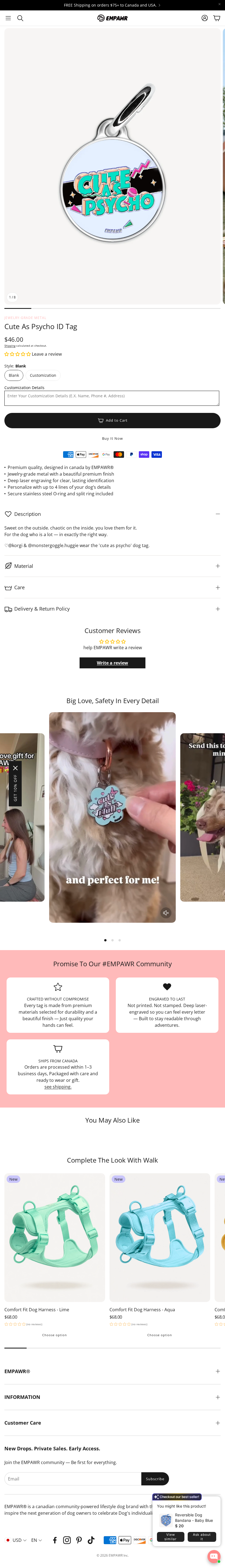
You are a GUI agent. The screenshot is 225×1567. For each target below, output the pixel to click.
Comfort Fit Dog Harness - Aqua (142, 1310)
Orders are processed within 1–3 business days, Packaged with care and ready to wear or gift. (58, 1073)
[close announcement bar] (219, 4)
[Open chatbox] (214, 1556)
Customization (43, 375)
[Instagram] (67, 1540)
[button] (8, 18)
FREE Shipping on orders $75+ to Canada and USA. (110, 5)
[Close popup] (212, 1502)
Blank (14, 375)
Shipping (9, 345)
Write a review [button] (112, 663)
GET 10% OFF (15, 788)
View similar (170, 1537)
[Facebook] (55, 1540)
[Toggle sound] (166, 912)
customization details (24, 387)
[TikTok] (91, 1540)
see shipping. (58, 1087)
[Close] (15, 768)
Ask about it (202, 1537)
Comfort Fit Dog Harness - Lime (36, 1310)
